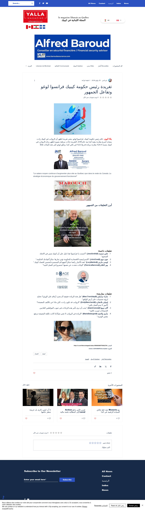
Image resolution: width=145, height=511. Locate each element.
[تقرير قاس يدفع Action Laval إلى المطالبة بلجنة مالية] (72, 397)
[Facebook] (40, 3)
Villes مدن (90, 66)
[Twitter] (43, 3)
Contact (106, 476)
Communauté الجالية (62, 66)
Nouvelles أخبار (103, 66)
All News (107, 471)
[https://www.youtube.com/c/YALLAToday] (28, 499)
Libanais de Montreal (43, 66)
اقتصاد (37, 354)
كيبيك (43, 354)
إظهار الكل (26, 385)
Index (105, 485)
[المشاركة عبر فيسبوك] (111, 366)
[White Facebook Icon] (25, 499)
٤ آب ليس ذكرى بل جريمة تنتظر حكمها (40, 411)
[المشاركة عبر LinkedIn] (100, 366)
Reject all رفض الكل (117, 505)
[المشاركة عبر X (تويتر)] (106, 366)
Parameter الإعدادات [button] (101, 505)
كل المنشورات (117, 66)
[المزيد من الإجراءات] (34, 80)
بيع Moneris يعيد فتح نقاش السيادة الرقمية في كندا (108, 411)
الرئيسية (105, 481)
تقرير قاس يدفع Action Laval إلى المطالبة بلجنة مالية (72, 411)
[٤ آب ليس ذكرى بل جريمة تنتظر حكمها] (38, 397)
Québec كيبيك (78, 66)
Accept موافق (133, 505)
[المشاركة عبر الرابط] (95, 366)
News (105, 490)
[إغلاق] (142, 505)
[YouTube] (47, 3)
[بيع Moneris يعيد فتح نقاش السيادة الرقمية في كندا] (107, 397)
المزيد (30, 66)
